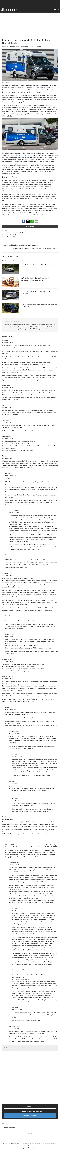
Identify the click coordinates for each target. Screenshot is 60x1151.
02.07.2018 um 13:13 (10, 709)
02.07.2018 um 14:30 (14, 733)
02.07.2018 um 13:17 (10, 842)
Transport (12, 46)
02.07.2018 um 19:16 (10, 618)
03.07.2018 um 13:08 (14, 513)
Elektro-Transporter (16, 233)
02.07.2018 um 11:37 (7, 679)
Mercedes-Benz (19, 235)
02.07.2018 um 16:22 (7, 575)
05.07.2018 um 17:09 (10, 557)
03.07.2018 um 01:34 (10, 475)
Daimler (12, 235)
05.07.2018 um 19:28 (17, 1010)
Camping (8, 233)
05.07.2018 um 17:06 (7, 343)
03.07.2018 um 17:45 (7, 388)
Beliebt (13, 261)
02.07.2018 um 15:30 (7, 661)
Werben (30, 1146)
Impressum (28, 1144)
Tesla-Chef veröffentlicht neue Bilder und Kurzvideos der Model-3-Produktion (34, 248)
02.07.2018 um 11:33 (7, 819)
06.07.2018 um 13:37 (10, 636)
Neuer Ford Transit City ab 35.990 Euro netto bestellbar (36, 292)
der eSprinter (28, 155)
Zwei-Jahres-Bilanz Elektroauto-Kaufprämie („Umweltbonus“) (21, 245)
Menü (57, 10)
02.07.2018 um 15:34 (17, 910)
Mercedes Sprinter (27, 233)
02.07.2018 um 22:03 (17, 972)
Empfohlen (6, 261)
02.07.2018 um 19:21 (7, 458)
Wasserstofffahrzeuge (13, 237)
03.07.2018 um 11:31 (7, 407)
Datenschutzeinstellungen (48, 1144)
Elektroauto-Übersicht (9, 1144)
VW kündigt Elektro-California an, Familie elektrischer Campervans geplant (35, 279)
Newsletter (31, 226)
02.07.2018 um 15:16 (17, 756)
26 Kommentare (36, 46)
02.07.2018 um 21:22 (14, 783)
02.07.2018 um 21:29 (7, 439)
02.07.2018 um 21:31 (7, 422)
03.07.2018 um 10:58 (14, 1028)
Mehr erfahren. (46, 329)
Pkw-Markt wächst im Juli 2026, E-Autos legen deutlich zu (37, 266)
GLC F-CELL (38, 194)
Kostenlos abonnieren (30, 1115)
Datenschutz (36, 1144)
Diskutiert (21, 261)
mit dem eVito (14, 155)
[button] (23, 221)
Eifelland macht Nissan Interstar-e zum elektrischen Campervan (39, 305)
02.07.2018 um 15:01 (14, 864)
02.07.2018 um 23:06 (17, 800)
